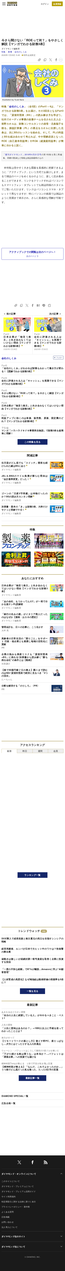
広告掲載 (6, 1216)
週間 (40, 750)
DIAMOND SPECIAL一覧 (15, 1096)
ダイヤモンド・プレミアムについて (18, 1186)
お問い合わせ (8, 1222)
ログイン (45, 4)
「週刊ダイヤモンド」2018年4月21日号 (22, 154)
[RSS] (45, 1163)
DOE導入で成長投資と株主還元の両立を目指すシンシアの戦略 (32, 940)
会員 (55, 750)
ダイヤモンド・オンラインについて (19, 1173)
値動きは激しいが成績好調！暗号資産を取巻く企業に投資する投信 (32, 960)
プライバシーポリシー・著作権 (16, 1206)
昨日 (25, 750)
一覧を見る (32, 991)
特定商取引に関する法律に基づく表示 (19, 1201)
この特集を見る (32, 441)
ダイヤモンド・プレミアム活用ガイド (19, 1191)
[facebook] (32, 1163)
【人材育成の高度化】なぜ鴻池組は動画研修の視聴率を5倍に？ (32, 981)
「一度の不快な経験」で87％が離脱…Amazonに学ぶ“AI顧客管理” (32, 970)
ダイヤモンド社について (13, 1246)
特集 (4, 51)
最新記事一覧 (32, 1078)
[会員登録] (57, 4)
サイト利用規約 (9, 1196)
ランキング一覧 (32, 875)
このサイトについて (11, 1181)
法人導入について (10, 1227)
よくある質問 (8, 1211)
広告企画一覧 (8, 1103)
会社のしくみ (21, 51)
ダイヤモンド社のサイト (13, 1236)
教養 (10, 51)
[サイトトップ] (12, 4)
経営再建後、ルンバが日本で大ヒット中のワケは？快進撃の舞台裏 (32, 950)
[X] (19, 1163)
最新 (9, 750)
